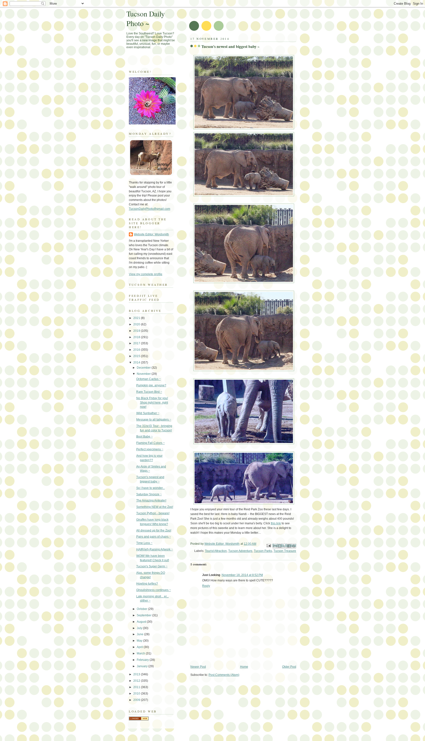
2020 (137, 324)
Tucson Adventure (240, 551)
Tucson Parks (263, 551)
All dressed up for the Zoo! (153, 530)
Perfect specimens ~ (149, 449)
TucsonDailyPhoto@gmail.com (149, 209)
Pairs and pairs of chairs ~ (153, 536)
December (144, 367)
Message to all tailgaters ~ (153, 419)
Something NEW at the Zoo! (154, 507)
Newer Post (198, 666)
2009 (137, 700)
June (140, 634)
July (140, 628)
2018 (137, 337)
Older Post (289, 666)
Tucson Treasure (284, 551)
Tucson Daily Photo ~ (145, 18)
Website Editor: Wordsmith (151, 234)
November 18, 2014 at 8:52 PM (242, 575)
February (143, 660)
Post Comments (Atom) (224, 675)
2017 (137, 343)
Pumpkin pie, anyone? (151, 385)
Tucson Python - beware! (152, 513)
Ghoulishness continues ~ (153, 590)
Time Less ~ (144, 543)
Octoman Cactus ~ (148, 379)
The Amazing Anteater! (151, 500)
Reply (206, 586)
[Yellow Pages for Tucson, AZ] (139, 719)
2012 (137, 680)
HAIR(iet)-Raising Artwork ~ (154, 549)
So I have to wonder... (150, 488)
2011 (137, 687)
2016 (137, 349)
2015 (137, 356)
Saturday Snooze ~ (149, 494)
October (142, 609)
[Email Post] (268, 545)
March (141, 653)
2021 (137, 318)
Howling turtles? (147, 583)
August (142, 621)
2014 (137, 362)
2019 (137, 331)
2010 (137, 693)
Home (244, 666)
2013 (137, 674)
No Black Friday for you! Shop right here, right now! (152, 402)
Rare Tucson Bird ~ (149, 391)
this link (276, 523)
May (140, 640)
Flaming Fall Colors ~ (150, 443)
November (144, 374)
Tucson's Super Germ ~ (151, 566)
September (144, 615)
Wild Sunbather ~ (147, 413)
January (142, 666)
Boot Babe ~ (144, 436)
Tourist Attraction (216, 551)
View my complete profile (145, 274)
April (140, 647)
